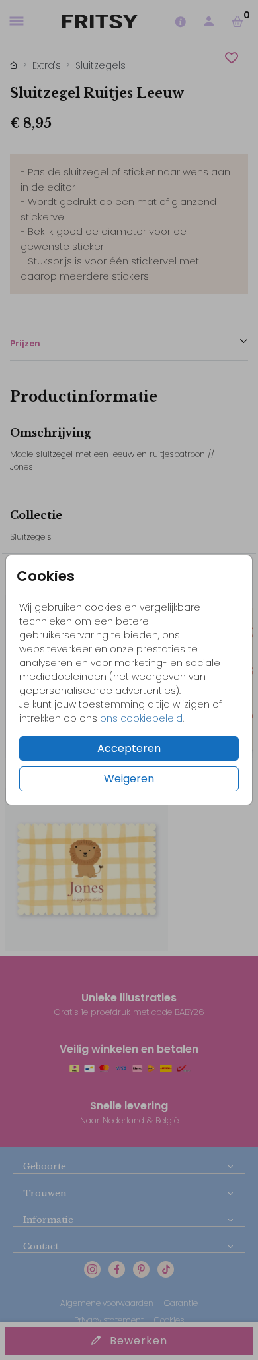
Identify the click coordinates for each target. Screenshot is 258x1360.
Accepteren (129, 748)
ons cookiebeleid (141, 718)
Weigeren (129, 778)
